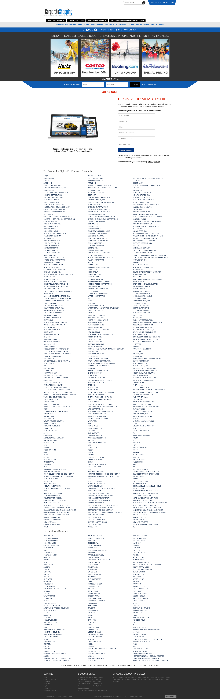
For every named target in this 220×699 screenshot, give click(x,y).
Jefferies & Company (141, 291)
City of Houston (139, 517)
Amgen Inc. (48, 183)
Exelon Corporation (52, 253)
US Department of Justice (99, 209)
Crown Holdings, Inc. (97, 214)
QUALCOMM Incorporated (98, 358)
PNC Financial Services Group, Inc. (58, 354)
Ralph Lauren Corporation (99, 361)
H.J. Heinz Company (96, 279)
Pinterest (137, 344)
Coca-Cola (92, 447)
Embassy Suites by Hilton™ (144, 654)
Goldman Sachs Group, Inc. (55, 269)
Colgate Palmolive (96, 245)
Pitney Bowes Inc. (95, 346)
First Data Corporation (142, 253)
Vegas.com (48, 548)
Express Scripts (51, 248)
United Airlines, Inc (52, 404)
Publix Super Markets (142, 349)
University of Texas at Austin (145, 493)
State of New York (96, 471)
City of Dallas (50, 522)
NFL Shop (92, 577)
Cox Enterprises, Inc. (142, 212)
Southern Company (141, 375)
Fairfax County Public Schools (146, 471)
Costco (136, 605)
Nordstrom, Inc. (95, 337)
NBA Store (48, 577)
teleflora (48, 598)
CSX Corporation (51, 226)
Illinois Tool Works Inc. (98, 289)
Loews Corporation (52, 315)
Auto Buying (109, 25)
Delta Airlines (138, 455)
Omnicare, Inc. (49, 344)
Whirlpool (92, 421)
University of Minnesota (98, 493)
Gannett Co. (93, 265)
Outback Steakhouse (53, 342)
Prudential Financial (52, 356)
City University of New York (55, 500)
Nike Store (137, 577)
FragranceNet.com (96, 555)
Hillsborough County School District (60, 510)
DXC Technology (95, 373)
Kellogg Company (140, 303)
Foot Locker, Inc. (140, 260)
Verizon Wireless (51, 479)
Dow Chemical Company (98, 241)
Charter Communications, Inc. (145, 214)
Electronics (121, 25)
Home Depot (49, 565)
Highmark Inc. (49, 277)
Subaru (47, 649)
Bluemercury (49, 641)
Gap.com (47, 557)
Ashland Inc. (49, 190)
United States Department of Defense (60, 394)
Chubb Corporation (96, 221)
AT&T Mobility (93, 603)
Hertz (46, 562)
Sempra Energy (50, 373)
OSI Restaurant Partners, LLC (145, 339)
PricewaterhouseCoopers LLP (56, 349)
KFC (89, 298)
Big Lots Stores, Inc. (141, 195)
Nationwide (48, 332)
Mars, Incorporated (96, 315)
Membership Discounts (86, 686)
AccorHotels (49, 651)
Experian (136, 548)
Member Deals (50, 610)
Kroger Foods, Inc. (52, 303)
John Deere (48, 293)
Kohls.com (92, 569)
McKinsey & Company (52, 318)
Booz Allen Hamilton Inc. (54, 197)
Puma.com (137, 584)
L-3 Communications (141, 310)
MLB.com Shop (138, 574)
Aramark (47, 464)
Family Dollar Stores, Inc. (54, 257)
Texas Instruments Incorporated (58, 390)
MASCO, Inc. (137, 315)
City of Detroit (94, 524)
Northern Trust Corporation (100, 334)
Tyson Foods (49, 402)
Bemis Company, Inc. (141, 202)
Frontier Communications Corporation (149, 255)
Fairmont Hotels (140, 553)
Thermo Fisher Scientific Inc (100, 397)
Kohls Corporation (96, 305)
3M (134, 467)
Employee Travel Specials (99, 560)
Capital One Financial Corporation (103, 219)
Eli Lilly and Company (141, 248)
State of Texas (139, 488)
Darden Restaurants (97, 464)
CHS (45, 452)
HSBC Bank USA (94, 277)
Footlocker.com (50, 555)
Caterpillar (49, 443)
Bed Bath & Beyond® (52, 632)
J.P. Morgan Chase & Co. (142, 431)
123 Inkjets (48, 536)
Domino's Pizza (50, 229)
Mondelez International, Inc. (56, 322)
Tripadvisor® (49, 586)
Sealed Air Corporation (98, 370)
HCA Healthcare (139, 483)
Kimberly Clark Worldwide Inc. (57, 301)
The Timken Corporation (143, 394)
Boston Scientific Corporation (146, 204)
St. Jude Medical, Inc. (97, 378)
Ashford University (52, 495)
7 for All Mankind (51, 538)
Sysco (135, 450)
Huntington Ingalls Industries (145, 284)
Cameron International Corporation (59, 219)
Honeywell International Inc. (56, 284)
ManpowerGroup (95, 322)
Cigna (90, 462)
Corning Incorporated (142, 224)
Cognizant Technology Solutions (58, 217)
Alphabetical (98, 677)
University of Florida (53, 498)
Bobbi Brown (93, 543)
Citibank (91, 431)
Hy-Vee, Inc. (137, 277)
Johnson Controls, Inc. (142, 296)
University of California (143, 500)
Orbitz (91, 581)
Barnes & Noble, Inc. (96, 200)
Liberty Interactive (141, 308)
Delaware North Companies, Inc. (146, 226)
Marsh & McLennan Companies (56, 325)
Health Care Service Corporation (147, 272)
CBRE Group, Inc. (139, 219)
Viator (91, 656)
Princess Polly (139, 620)
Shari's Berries (139, 586)
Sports (146, 25)
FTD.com (136, 555)
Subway (136, 262)
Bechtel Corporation (53, 195)
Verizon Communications (143, 411)
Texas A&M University (142, 495)
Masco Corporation (96, 325)
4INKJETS (47, 615)
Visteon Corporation (97, 414)
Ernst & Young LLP (51, 245)
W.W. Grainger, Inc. (140, 414)
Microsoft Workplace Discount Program (150, 661)
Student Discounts (84, 684)
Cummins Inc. (93, 226)
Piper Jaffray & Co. (52, 346)
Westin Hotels (139, 596)
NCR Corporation (140, 334)
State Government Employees (145, 524)
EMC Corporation (51, 250)
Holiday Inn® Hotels (141, 562)
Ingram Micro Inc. (140, 289)
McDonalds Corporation (143, 325)
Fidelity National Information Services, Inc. (151, 257)
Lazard (91, 313)
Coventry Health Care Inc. (99, 212)
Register (47, 684)
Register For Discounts (164, 2)
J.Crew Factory (94, 641)
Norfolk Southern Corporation (146, 337)
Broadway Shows (95, 634)
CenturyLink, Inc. (51, 221)
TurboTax (47, 593)
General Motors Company (99, 267)
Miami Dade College (52, 503)
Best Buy (92, 195)
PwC (90, 301)
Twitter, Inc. (138, 399)
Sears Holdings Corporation (145, 370)
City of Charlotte (140, 522)
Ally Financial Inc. (95, 178)
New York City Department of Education (150, 503)
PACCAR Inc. (137, 356)
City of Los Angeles (52, 517)
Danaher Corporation (97, 233)
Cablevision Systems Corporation (147, 217)
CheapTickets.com (51, 545)
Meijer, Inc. (137, 318)
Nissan (91, 646)
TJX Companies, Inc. (51, 399)
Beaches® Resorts (96, 658)
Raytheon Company (141, 361)
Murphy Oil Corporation (98, 330)
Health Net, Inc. (94, 274)
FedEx (90, 450)
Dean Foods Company (52, 236)
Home (46, 677)
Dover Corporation (52, 241)
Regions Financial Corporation (101, 363)
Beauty (139, 25)
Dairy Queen (93, 356)
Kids (152, 25)
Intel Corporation (51, 289)
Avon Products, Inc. (96, 192)
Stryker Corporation (53, 382)
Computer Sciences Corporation (147, 221)
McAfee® (47, 644)
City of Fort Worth (52, 524)
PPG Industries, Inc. (96, 354)
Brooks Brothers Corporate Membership (92, 690)
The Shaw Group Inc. (96, 394)
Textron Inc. (93, 390)
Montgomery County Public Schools (103, 476)
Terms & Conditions (65, 696)
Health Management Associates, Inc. (59, 274)
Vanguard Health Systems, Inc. (101, 411)
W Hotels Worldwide (97, 654)
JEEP (134, 646)
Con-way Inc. (93, 224)
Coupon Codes (83, 688)
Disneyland (93, 567)
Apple (46, 433)
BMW (90, 625)
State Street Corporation (144, 380)
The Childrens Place (141, 589)
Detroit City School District (100, 510)
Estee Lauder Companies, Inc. (145, 250)
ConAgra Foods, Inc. (52, 224)
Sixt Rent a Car (139, 627)
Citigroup (48, 435)
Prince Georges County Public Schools (149, 512)
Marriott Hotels (95, 574)
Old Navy (47, 581)
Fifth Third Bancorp (96, 255)
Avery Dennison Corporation (56, 192)
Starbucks (48, 380)
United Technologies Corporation (102, 406)
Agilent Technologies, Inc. (55, 188)
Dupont (91, 452)
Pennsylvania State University (145, 491)
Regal (46, 639)
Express (91, 553)
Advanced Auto (94, 176)
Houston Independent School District (104, 474)
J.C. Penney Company (141, 293)
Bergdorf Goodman (96, 601)
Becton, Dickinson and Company (101, 202)
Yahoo (135, 423)
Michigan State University (99, 498)
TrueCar (91, 608)
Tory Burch (93, 591)
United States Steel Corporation (58, 406)
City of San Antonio (96, 520)
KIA (134, 622)
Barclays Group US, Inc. (143, 192)
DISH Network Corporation (99, 231)
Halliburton (138, 269)
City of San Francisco (97, 522)
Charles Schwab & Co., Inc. (55, 209)
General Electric (140, 265)
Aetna (46, 457)
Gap (134, 464)
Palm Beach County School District (148, 510)
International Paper (141, 286)
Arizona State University (143, 426)
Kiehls (46, 569)
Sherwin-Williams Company (144, 373)
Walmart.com (49, 596)
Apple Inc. (92, 183)
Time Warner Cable (140, 397)
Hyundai (47, 591)
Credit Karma (93, 596)
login (152, 2)
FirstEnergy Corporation (54, 260)
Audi (45, 627)
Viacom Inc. (48, 414)
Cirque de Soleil (140, 634)
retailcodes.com (95, 428)
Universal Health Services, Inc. (146, 406)
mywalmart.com (95, 491)
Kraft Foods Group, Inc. (54, 308)
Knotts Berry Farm (141, 567)
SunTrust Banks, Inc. (97, 382)
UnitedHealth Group (141, 435)
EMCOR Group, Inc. (95, 250)
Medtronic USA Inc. (96, 318)
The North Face (94, 579)
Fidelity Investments (52, 486)
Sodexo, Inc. (93, 375)
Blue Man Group (95, 637)
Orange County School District (57, 512)
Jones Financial (50, 483)
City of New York (140, 515)
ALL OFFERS (160, 25)
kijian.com (48, 428)
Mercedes (137, 625)
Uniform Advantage (141, 617)
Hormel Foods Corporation (99, 284)
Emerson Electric (95, 243)
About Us (47, 682)
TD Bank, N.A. (138, 385)
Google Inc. (93, 269)
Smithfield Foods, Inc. (53, 375)
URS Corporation (95, 409)
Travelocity (138, 591)
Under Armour (94, 593)
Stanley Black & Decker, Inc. (145, 378)
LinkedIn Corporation (142, 313)
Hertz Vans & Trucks (141, 608)
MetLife (136, 440)
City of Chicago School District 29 (102, 505)
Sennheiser (93, 610)
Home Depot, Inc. (139, 281)
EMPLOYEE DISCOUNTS (56, 20)
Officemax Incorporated (143, 342)
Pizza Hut (136, 346)
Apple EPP (92, 527)
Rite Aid (47, 366)
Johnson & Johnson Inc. (98, 293)
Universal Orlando (96, 598)
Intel (135, 445)
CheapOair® (93, 629)
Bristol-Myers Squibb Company (57, 207)
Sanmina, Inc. (49, 370)
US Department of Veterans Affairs (148, 236)
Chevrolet (48, 646)
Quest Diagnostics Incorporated (147, 358)
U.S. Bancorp (93, 402)
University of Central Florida (101, 495)
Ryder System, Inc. (140, 366)
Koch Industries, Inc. (141, 301)
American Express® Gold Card (56, 608)
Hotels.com (93, 565)
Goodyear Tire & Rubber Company (58, 392)
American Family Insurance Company (148, 178)
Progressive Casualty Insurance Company (106, 349)
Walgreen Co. (49, 416)
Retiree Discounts (84, 682)
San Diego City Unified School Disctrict (105, 512)
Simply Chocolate (140, 610)
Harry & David (138, 560)
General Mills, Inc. (51, 267)
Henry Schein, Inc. (51, 279)
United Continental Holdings (100, 404)
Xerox (90, 423)
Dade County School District (145, 505)
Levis (135, 603)
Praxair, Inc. (138, 354)
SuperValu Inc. (139, 382)
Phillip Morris (139, 459)
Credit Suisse (138, 476)
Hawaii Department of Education (146, 474)
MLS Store (92, 605)
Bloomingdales (50, 543)
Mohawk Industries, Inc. (143, 327)
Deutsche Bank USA (96, 236)
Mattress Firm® (139, 538)
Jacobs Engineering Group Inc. (57, 296)
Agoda (46, 656)
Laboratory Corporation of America (103, 308)
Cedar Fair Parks (140, 651)
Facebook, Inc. (50, 255)
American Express (96, 457)
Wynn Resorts (50, 423)
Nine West (48, 579)
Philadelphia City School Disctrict (147, 508)
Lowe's (46, 447)
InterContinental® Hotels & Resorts (148, 656)
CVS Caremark (94, 433)
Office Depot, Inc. (95, 342)
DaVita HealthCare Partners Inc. (146, 233)
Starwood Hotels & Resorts (100, 380)
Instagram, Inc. (94, 286)
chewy (91, 615)
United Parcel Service (142, 404)
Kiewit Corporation (141, 298)
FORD (135, 644)
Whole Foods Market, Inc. (143, 421)
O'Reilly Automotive (96, 481)
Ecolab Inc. (93, 248)
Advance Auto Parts (96, 538)
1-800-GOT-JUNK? (50, 603)
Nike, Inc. (47, 337)
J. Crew (47, 567)
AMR (89, 469)
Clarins (47, 601)
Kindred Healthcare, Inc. (54, 305)
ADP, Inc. (47, 176)
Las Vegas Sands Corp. (53, 313)
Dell (45, 445)
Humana (136, 452)
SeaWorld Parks (50, 620)
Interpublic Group (140, 481)
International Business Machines (58, 291)
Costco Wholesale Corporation (101, 217)
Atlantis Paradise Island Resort (146, 658)
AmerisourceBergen (97, 438)
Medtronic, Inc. (50, 327)
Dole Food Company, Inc (98, 238)
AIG (134, 176)
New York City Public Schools (56, 505)
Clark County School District (101, 508)
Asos (90, 617)
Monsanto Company (52, 330)
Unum (46, 409)
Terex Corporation (141, 387)
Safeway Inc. (49, 368)
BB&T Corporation (51, 202)
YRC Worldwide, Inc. (52, 426)
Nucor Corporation (52, 339)
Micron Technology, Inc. (98, 320)
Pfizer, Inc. (137, 351)
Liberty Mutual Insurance (55, 310)
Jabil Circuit (93, 291)
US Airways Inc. (139, 409)
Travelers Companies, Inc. (55, 397)
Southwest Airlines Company (56, 378)
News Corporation (51, 334)
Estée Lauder (138, 550)
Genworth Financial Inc (143, 267)
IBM (134, 433)
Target (91, 440)
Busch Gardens (94, 651)
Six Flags (136, 632)
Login (46, 686)
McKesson (137, 428)
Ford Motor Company (52, 262)
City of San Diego (140, 520)
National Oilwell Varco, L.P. (144, 330)
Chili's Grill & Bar (51, 231)
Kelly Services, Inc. (141, 305)
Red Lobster (49, 363)
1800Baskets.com (95, 536)
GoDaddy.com (138, 557)
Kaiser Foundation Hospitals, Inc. (58, 298)
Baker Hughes (138, 462)
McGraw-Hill (49, 214)
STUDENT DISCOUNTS (76, 20)
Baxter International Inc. (143, 200)
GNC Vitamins (93, 557)
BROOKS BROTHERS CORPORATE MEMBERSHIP (127, 20)
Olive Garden (138, 229)
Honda (90, 644)
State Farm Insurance (97, 443)
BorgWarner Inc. (95, 204)
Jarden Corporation (96, 296)
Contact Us (47, 688)
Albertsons (49, 178)
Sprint (135, 479)
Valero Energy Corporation (55, 411)
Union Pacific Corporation (144, 402)
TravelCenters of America (99, 399)
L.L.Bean (91, 613)
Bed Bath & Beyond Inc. (142, 197)
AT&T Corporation (95, 180)
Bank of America (51, 431)
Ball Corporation (51, 200)
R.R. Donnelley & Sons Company (57, 361)
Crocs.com (92, 548)
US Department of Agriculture (146, 392)
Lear (45, 467)
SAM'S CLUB (137, 543)
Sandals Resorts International (57, 661)
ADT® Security (139, 601)
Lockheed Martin (140, 447)
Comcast (136, 443)
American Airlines (140, 469)
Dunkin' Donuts (94, 229)
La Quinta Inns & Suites (142, 569)
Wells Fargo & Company (98, 419)
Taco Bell (92, 385)
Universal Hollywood (53, 634)
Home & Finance (62, 25)
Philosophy (48, 584)
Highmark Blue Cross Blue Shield (147, 486)
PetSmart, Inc (49, 358)
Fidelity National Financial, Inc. (101, 257)
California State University (100, 500)
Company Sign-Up (50, 679)
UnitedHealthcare (95, 486)
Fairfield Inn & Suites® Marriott (57, 658)
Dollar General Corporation (145, 238)
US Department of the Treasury (101, 392)
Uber (46, 527)
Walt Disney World (140, 598)
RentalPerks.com (140, 363)
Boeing (135, 438)
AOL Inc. (136, 188)
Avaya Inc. (137, 180)
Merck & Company (95, 327)
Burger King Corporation (99, 197)
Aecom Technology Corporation (146, 185)
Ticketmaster (138, 637)
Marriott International (143, 243)
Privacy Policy (49, 696)
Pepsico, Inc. (93, 351)
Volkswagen (49, 625)
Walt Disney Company (97, 416)
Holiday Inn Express (96, 562)
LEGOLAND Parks (95, 632)
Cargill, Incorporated (142, 207)
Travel (86, 25)
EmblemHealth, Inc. (52, 243)
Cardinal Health (95, 435)
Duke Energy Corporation (144, 241)
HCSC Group (93, 272)
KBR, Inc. (91, 303)
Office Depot (138, 579)
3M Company (138, 183)
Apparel (131, 25)
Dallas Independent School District (59, 476)
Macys (46, 574)
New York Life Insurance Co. (145, 332)
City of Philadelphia (52, 520)
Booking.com (93, 627)
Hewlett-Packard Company (55, 281)
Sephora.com (93, 586)
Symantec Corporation (53, 385)
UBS (45, 491)
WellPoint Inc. (50, 419)
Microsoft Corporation (143, 320)
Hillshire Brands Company (99, 281)
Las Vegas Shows (51, 637)
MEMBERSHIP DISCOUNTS (97, 20)
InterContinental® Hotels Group (147, 565)
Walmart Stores (50, 440)
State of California (96, 515)
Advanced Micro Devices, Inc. (100, 185)
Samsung (92, 620)
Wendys (136, 419)
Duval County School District (56, 515)
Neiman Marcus (139, 572)
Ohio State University (53, 493)
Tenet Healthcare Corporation (57, 387)
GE (134, 527)
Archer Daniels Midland (54, 438)
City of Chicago (94, 517)
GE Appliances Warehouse (55, 654)
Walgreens (137, 613)
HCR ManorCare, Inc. (52, 272)
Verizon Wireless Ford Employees (147, 639)
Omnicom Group (94, 339)
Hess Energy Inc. (140, 274)
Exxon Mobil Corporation (99, 253)
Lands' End (92, 572)
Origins (136, 581)
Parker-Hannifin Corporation (56, 351)
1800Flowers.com (140, 536)
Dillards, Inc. (49, 238)
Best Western (138, 540)
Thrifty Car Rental (141, 649)
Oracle (91, 455)
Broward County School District (58, 508)
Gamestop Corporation (53, 265)
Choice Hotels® (94, 545)
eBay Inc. (136, 245)
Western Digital (95, 467)
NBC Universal (94, 332)
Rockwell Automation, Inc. (99, 366)
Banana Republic (51, 540)
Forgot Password (149, 84)
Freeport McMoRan (96, 483)
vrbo (135, 615)
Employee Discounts (85, 677)
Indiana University (96, 503)
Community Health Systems (55, 469)
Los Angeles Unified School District (59, 474)
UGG (45, 550)
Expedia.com (49, 553)
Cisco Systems (50, 450)
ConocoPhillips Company (54, 212)
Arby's (46, 180)
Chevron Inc (138, 209)
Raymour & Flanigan (52, 605)
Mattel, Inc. (48, 320)
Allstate (136, 457)
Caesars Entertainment (98, 207)
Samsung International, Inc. (144, 368)
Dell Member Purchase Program (102, 649)
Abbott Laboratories (52, 185)
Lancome (47, 572)
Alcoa (90, 262)
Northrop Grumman (52, 471)
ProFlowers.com (95, 584)
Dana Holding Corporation (55, 233)
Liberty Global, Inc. (96, 310)
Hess (46, 455)
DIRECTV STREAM (50, 622)
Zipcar (46, 613)
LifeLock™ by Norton (141, 641)
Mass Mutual (49, 462)
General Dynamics (95, 459)
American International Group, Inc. (103, 188)
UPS (89, 445)
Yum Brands (93, 426)
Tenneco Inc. (93, 387)
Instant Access (126, 150)
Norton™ (92, 622)
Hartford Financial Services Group (148, 279)
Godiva (46, 560)
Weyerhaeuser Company (54, 421)
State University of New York (145, 498)
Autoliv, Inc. (138, 190)
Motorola (48, 481)
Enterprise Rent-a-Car (97, 550)
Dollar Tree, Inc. (140, 231)
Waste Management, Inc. (143, 416)
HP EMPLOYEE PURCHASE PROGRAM (146, 629)
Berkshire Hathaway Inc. (54, 204)
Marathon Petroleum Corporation (147, 322)
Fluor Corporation (96, 260)
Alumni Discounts (84, 679)
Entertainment (97, 25)
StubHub (47, 617)
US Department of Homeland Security (149, 390)
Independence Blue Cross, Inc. (56, 286)
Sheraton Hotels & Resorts (55, 589)
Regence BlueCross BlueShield (57, 488)
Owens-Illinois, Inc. (96, 344)
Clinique (136, 545)
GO (144, 3)
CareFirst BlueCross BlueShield (102, 488)
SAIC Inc (91, 368)
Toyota (91, 639)
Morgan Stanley (50, 459)
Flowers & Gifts (75, 25)
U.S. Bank (92, 661)
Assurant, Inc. (94, 190)
